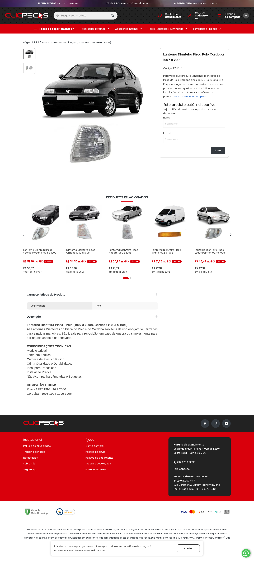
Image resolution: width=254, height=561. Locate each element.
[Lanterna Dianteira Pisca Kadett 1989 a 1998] (127, 239)
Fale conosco (182, 469)
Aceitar (188, 548)
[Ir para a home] (26, 15)
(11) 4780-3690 (186, 462)
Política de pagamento (99, 457)
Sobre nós (29, 463)
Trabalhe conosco (34, 452)
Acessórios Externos (93, 29)
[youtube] (226, 423)
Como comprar (95, 446)
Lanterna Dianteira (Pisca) (95, 42)
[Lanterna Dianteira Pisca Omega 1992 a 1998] (84, 239)
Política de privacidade (37, 446)
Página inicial (31, 42)
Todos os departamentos (55, 29)
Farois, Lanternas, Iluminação (166, 29)
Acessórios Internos (127, 29)
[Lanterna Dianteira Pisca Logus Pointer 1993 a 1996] (213, 239)
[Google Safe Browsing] (36, 511)
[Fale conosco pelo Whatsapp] (246, 553)
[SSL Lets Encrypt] (65, 511)
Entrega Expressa (96, 469)
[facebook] (205, 423)
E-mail (167, 133)
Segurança (29, 469)
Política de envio (95, 452)
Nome (167, 117)
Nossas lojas (30, 457)
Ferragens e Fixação (205, 29)
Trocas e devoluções (98, 463)
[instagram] (215, 423)
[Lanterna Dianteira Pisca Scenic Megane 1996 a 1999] (41, 239)
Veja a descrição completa (190, 96)
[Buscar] (112, 16)
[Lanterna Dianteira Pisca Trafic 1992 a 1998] (170, 239)
